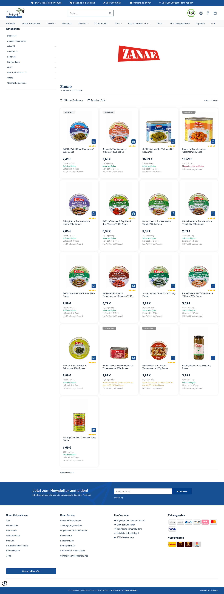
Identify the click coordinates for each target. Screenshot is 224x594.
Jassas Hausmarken (16, 41)
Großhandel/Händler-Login (72, 550)
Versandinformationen (70, 520)
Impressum (11, 530)
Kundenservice (67, 540)
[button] (201, 13)
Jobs (8, 556)
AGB (8, 520)
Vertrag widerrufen (31, 571)
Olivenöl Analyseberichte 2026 (74, 556)
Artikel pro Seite (98, 100)
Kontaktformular (67, 545)
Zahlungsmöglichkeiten (71, 525)
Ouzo (9, 67)
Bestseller (11, 36)
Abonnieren (181, 491)
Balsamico (12, 51)
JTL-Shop (214, 590)
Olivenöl (11, 46)
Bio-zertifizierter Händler (17, 545)
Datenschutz (12, 525)
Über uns (10, 540)
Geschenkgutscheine (16, 83)
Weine (10, 78)
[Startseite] (15, 13)
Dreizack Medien (130, 590)
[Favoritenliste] (208, 13)
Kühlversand (66, 535)
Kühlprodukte (13, 62)
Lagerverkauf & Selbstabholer (73, 530)
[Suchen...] (110, 13)
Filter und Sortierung (73, 100)
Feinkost (11, 57)
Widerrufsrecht (13, 535)
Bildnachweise (13, 550)
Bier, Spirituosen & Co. (17, 72)
